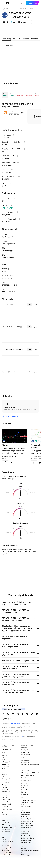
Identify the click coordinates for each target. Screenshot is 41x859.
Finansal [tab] (16, 39)
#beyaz (5, 445)
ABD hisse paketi (26, 777)
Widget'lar (24, 834)
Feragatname (25, 814)
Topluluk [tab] (34, 39)
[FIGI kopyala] (16, 292)
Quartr (21, 736)
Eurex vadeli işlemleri (28, 775)
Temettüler (5, 789)
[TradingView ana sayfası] (7, 3)
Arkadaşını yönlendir (8, 825)
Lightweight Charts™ (28, 838)
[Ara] (22, 3)
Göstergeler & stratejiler (9, 848)
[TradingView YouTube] (13, 713)
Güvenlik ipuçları (26, 823)
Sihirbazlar (5, 850)
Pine (3, 768)
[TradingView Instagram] (17, 713)
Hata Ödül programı (27, 825)
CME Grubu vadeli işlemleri (30, 773)
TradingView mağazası (28, 800)
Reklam (23, 848)
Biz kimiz (24, 783)
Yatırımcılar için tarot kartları (27, 803)
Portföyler (5, 797)
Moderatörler (6, 831)
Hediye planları (26, 754)
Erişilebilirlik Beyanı (27, 821)
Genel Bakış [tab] (6, 39)
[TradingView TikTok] (32, 713)
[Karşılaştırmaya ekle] (22, 113)
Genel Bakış (25, 760)
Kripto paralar (6, 762)
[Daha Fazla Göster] (12, 9)
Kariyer (23, 792)
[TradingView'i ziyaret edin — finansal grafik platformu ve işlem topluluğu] (10, 83)
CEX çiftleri (5, 764)
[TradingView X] (3, 713)
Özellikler (24, 748)
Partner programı (26, 853)
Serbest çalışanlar (8, 852)
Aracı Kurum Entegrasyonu (30, 850)
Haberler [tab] (25, 39)
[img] (28, 22)
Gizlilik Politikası (26, 817)
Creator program (7, 827)
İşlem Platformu (26, 842)
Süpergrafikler (6, 749)
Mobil (3, 812)
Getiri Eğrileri (6, 799)
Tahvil (4, 760)
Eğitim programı (26, 855)
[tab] (29, 304)
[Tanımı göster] (13, 135)
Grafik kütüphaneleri (27, 836)
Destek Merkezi (26, 790)
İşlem (3, 837)
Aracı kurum (25, 762)
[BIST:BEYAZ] (4, 441)
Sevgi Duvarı (6, 822)
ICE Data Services (15, 723)
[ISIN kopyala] (16, 285)
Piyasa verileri (25, 752)
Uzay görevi (25, 785)
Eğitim (4, 839)
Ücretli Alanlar (6, 854)
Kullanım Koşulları (26, 812)
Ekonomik (5, 785)
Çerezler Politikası (27, 819)
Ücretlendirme (25, 750)
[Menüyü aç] (3, 3)
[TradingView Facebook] (8, 713)
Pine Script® (6, 806)
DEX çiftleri (5, 766)
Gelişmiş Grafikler (26, 840)
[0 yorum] (12, 462)
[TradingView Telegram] (27, 713)
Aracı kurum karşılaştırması (30, 764)
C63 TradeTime (26, 806)
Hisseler (4, 755)
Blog (22, 787)
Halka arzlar (6, 791)
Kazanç (4, 787)
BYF (3, 757)
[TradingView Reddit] (36, 713)
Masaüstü (5, 814)
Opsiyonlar (5, 802)
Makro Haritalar (7, 804)
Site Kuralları (6, 829)
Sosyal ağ (5, 820)
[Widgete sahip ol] (37, 472)
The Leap (24, 767)
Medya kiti (24, 794)
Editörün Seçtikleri (8, 842)
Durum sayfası (26, 827)
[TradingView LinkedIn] (22, 713)
